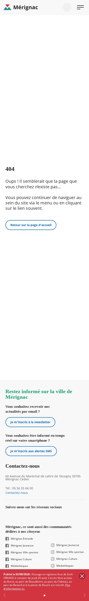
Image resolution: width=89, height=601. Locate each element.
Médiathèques (19, 566)
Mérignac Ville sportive (24, 552)
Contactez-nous (16, 492)
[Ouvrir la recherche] (67, 7)
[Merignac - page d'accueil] (44, 7)
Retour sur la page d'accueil (30, 225)
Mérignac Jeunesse (22, 545)
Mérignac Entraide (22, 538)
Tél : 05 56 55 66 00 (19, 488)
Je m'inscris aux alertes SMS (31, 451)
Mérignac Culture (21, 559)
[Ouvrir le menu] (80, 7)
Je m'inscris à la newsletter (30, 422)
